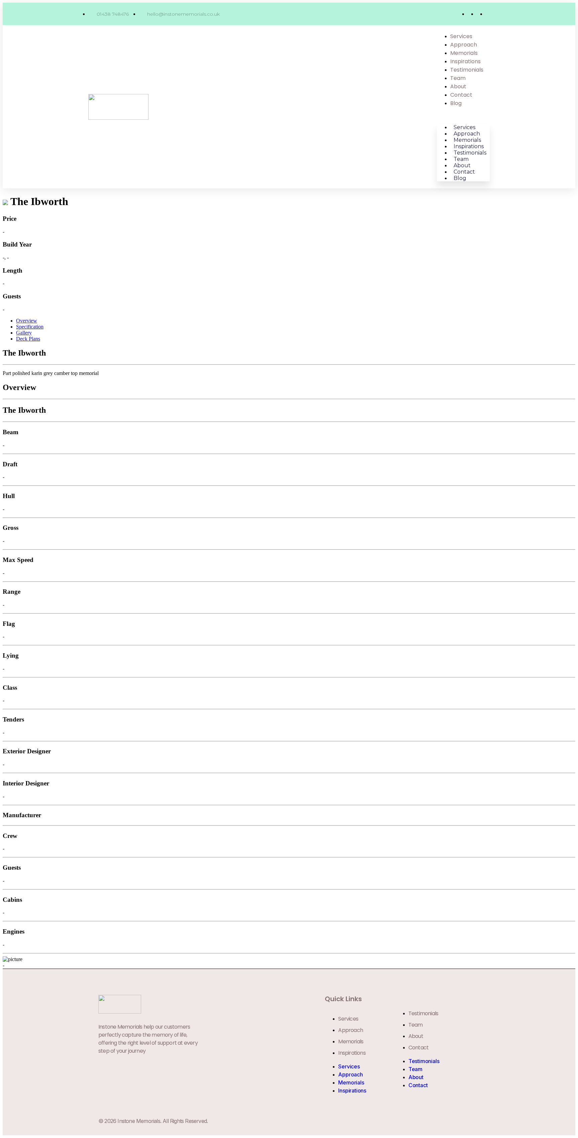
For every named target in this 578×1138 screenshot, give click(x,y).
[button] (463, 116)
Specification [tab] (29, 326)
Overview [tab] (26, 320)
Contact (461, 95)
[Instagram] (461, 1120)
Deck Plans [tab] (28, 339)
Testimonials (466, 70)
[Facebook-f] (446, 1120)
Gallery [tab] (24, 333)
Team (458, 78)
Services (461, 36)
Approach (463, 45)
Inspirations (465, 61)
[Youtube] (476, 1120)
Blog (456, 103)
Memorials (464, 53)
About (458, 86)
